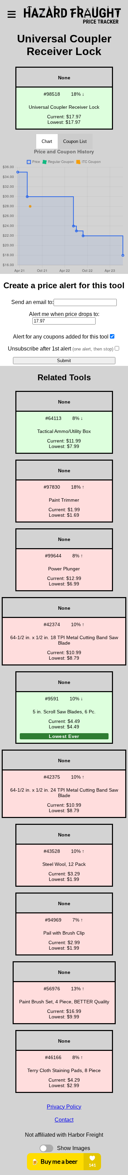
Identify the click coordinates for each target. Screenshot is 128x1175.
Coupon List (75, 141)
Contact (64, 1120)
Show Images (73, 1148)
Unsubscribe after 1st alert (60, 349)
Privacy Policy (64, 1107)
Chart (47, 141)
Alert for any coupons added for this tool (61, 337)
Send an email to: (32, 302)
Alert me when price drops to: (64, 314)
